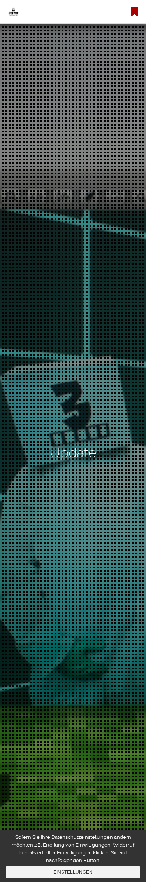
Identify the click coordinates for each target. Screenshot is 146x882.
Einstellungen (73, 872)
